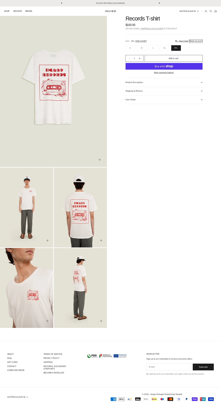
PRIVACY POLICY (52, 358)
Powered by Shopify (173, 394)
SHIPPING (48, 362)
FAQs (9, 358)
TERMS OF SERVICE (53, 354)
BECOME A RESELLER (54, 373)
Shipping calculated (152, 29)
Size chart (141, 41)
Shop (7, 11)
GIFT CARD (12, 362)
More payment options (164, 73)
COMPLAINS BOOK (16, 370)
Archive (17, 11)
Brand (28, 11)
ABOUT (10, 354)
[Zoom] (100, 160)
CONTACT (11, 366)
